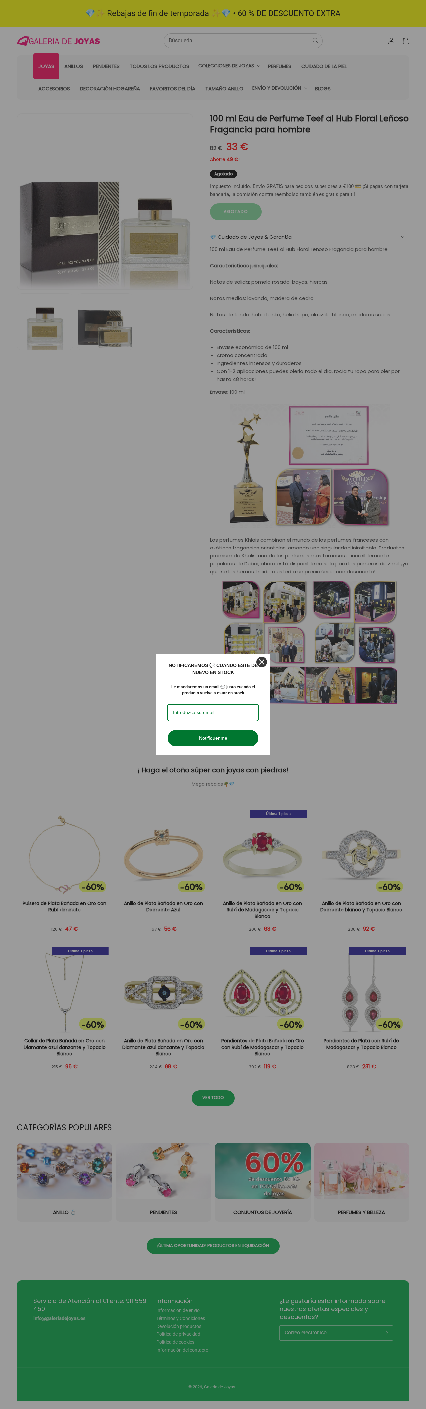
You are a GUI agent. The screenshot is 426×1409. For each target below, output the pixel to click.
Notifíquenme (213, 738)
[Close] (262, 662)
